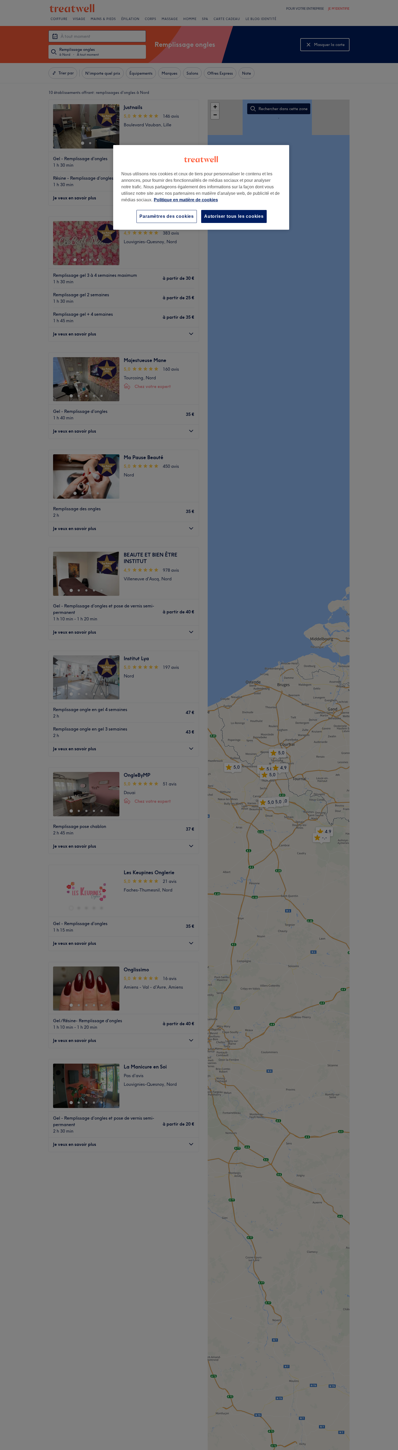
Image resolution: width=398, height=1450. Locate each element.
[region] (201, 187)
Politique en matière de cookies (186, 200)
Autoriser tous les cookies (234, 216)
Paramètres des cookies (166, 216)
